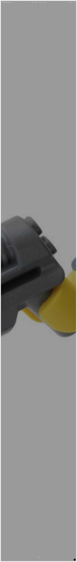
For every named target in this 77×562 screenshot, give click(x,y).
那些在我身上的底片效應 (6, 2)
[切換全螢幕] (75, 560)
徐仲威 (39, 298)
